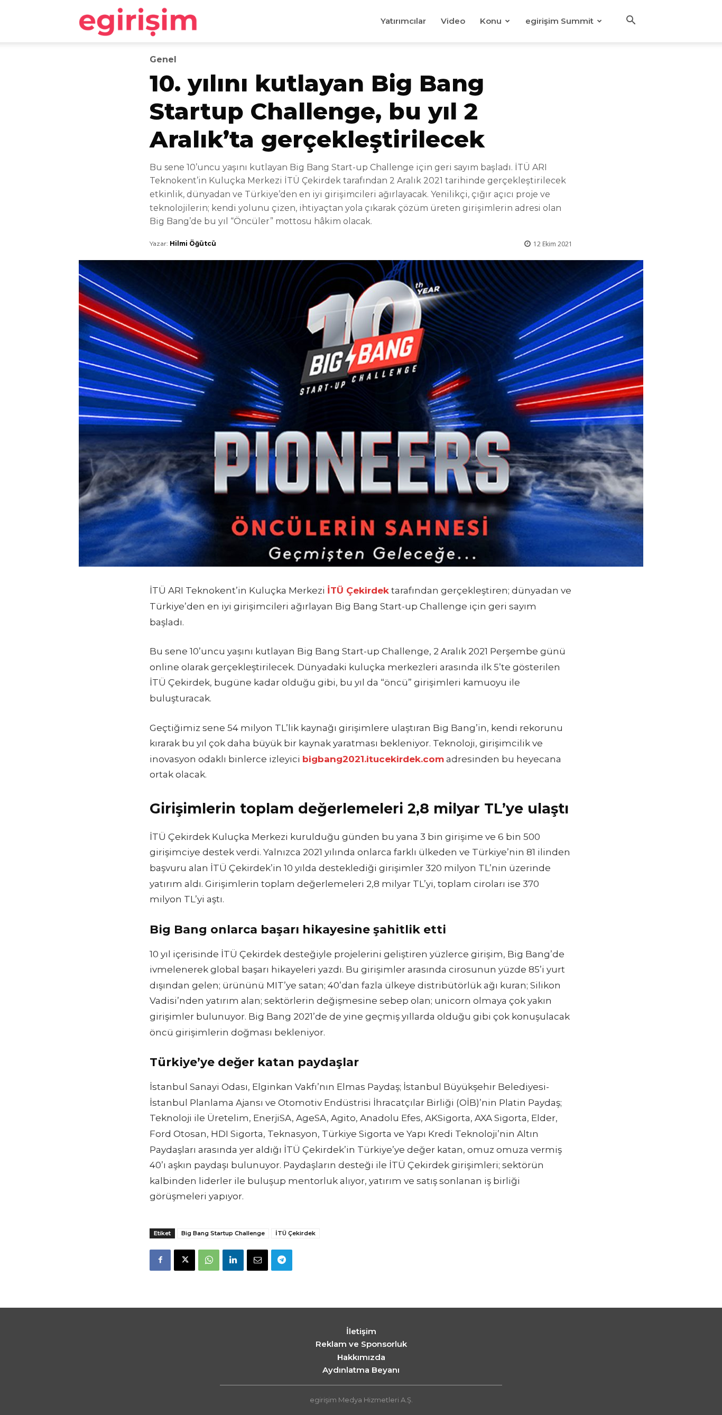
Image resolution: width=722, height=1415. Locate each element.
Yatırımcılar (403, 21)
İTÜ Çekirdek (295, 1233)
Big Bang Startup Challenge (223, 1233)
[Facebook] (160, 1260)
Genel (163, 60)
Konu (491, 21)
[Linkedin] (233, 1260)
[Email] (257, 1260)
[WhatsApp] (208, 1260)
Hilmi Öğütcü (193, 243)
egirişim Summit (559, 21)
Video (453, 21)
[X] (184, 1260)
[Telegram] (281, 1260)
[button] (630, 21)
